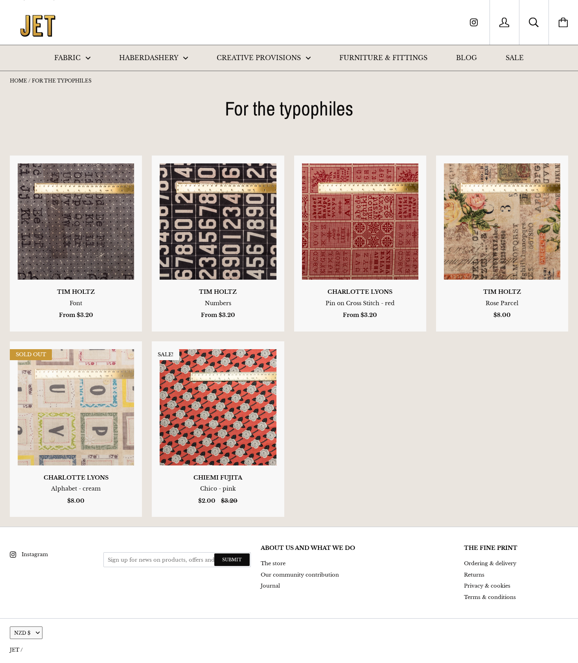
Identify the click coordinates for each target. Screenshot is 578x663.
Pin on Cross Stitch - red (360, 303)
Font (76, 303)
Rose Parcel (502, 303)
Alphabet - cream (76, 488)
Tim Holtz (76, 291)
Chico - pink (218, 488)
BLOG (466, 58)
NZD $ (22, 633)
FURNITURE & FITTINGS (383, 58)
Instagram (35, 554)
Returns (474, 574)
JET (14, 650)
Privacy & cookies (487, 585)
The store (273, 563)
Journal (270, 585)
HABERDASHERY (149, 58)
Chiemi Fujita (217, 477)
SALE (515, 58)
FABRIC (68, 58)
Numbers (218, 303)
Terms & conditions (490, 597)
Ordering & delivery (490, 563)
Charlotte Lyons (360, 291)
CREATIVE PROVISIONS (260, 58)
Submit (232, 559)
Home (18, 81)
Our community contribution (300, 574)
